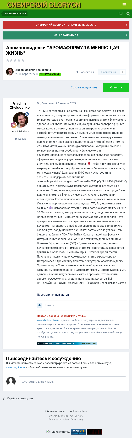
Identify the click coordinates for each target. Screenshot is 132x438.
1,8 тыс (21, 138)
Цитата (49, 305)
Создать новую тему (84, 87)
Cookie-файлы (78, 411)
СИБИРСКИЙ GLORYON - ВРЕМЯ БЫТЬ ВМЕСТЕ (66, 24)
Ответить (116, 87)
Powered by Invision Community (66, 419)
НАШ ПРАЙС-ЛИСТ (66, 35)
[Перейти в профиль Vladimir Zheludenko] (10, 71)
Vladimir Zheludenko (37, 70)
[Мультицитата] (39, 305)
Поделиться (86, 72)
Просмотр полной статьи (53, 294)
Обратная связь (55, 411)
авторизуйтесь (15, 367)
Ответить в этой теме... (39, 381)
